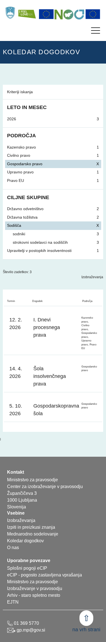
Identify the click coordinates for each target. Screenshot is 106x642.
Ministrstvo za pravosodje (32, 581)
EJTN (13, 602)
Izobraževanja (92, 277)
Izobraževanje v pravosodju (34, 588)
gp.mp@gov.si (30, 630)
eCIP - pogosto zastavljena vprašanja (44, 575)
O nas (13, 547)
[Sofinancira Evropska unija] (46, 14)
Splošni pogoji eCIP (27, 568)
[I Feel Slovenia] (27, 13)
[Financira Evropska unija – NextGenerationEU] (93, 14)
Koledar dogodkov (25, 540)
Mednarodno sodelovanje (32, 534)
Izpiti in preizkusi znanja (31, 527)
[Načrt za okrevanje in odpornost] (70, 14)
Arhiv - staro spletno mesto (33, 595)
